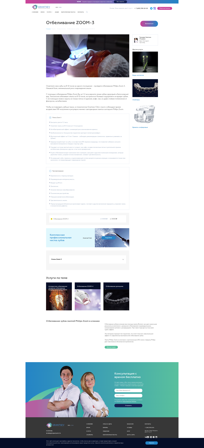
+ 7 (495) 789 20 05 (141, 8)
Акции (57, 12)
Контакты (81, 12)
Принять (151, 443)
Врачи (42, 12)
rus (57, 7)
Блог (128, 431)
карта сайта (131, 434)
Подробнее (108, 237)
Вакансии (130, 424)
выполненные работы (110, 434)
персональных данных (129, 401)
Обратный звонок (164, 8)
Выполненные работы (68, 12)
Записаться (149, 23)
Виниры (105, 427)
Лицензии (106, 431)
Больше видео (111, 347)
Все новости (120, 1)
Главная (48, 29)
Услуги (49, 12)
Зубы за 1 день (107, 424)
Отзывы (129, 427)
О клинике (35, 12)
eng (60, 7)
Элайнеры (89, 434)
